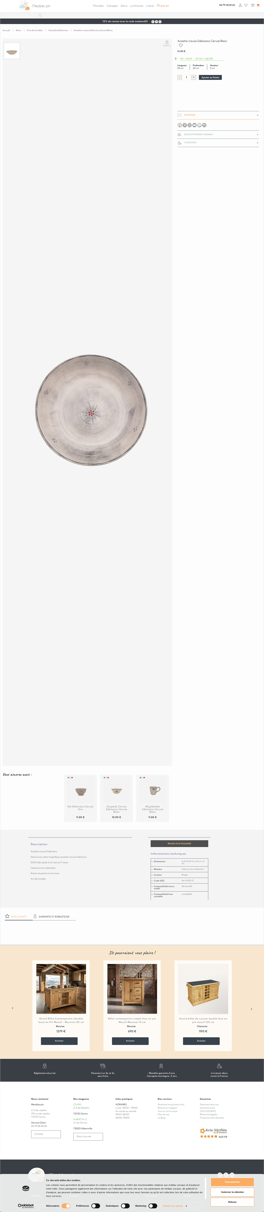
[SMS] (199, 125)
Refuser (232, 1202)
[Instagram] (189, 125)
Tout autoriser (232, 1182)
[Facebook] (180, 125)
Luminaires (137, 5)
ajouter (181, 44)
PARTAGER (189, 115)
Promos (163, 5)
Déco (124, 5)
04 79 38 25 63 (227, 5)
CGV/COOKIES (208, 1111)
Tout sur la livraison (168, 1111)
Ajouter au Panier (210, 77)
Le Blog (161, 1118)
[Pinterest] (185, 125)
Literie (150, 5)
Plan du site (163, 1114)
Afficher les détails (173, 1206)
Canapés (112, 5)
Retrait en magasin (167, 1108)
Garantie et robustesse (54, 917)
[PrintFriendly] (204, 125)
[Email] (194, 125)
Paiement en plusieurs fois (171, 1105)
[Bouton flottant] (258, 5)
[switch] (95, 1205)
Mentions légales (208, 1114)
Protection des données (212, 1118)
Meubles (98, 5)
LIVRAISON (190, 143)
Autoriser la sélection (232, 1192)
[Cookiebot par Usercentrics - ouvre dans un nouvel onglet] (26, 1206)
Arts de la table (34, 30)
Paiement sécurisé (209, 1105)
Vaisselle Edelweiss (58, 30)
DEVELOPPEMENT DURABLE (198, 135)
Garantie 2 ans (207, 1108)
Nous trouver (84, 1136)
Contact (38, 1134)
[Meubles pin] (24, 5)
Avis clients (19, 917)
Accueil (6, 30)
